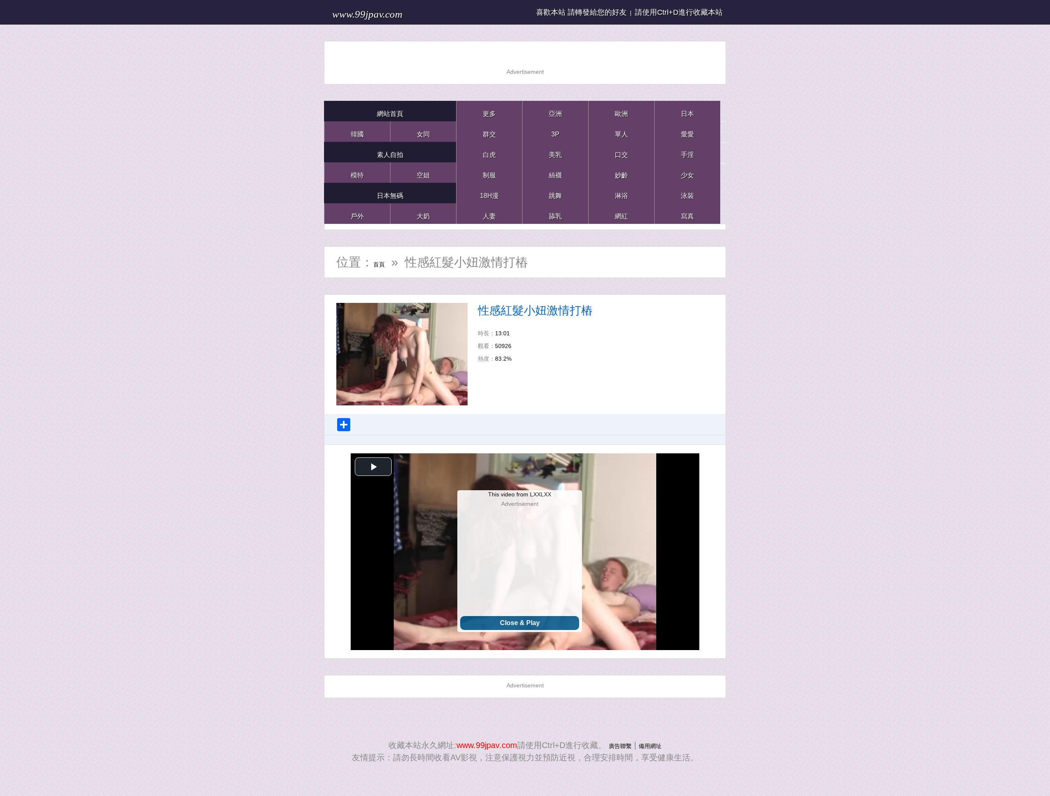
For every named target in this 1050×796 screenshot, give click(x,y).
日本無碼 (390, 192)
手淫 (687, 151)
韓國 (357, 131)
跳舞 (555, 192)
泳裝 (687, 192)
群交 (489, 131)
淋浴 (621, 192)
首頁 (385, 262)
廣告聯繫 (615, 745)
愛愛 (687, 131)
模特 (357, 172)
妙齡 (621, 172)
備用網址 (655, 745)
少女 (687, 172)
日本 (687, 110)
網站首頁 (390, 110)
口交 (621, 151)
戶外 (357, 213)
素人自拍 (390, 151)
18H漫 (489, 192)
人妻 (489, 213)
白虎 (489, 151)
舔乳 (555, 213)
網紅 (621, 213)
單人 (621, 131)
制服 (489, 172)
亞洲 (555, 110)
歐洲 (621, 110)
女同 (423, 131)
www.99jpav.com (387, 12)
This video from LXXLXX (519, 494)
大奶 (423, 213)
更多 (489, 110)
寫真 (687, 213)
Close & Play (520, 622)
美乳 (555, 151)
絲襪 (555, 172)
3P (555, 131)
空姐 (423, 172)
